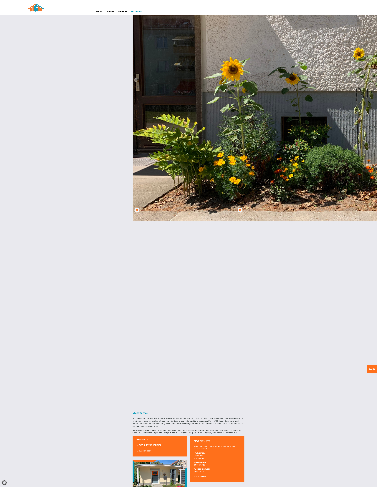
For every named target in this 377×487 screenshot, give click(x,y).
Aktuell (99, 11)
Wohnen (110, 11)
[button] (4, 482)
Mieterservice (137, 11)
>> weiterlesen (200, 476)
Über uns (122, 11)
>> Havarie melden (143, 451)
